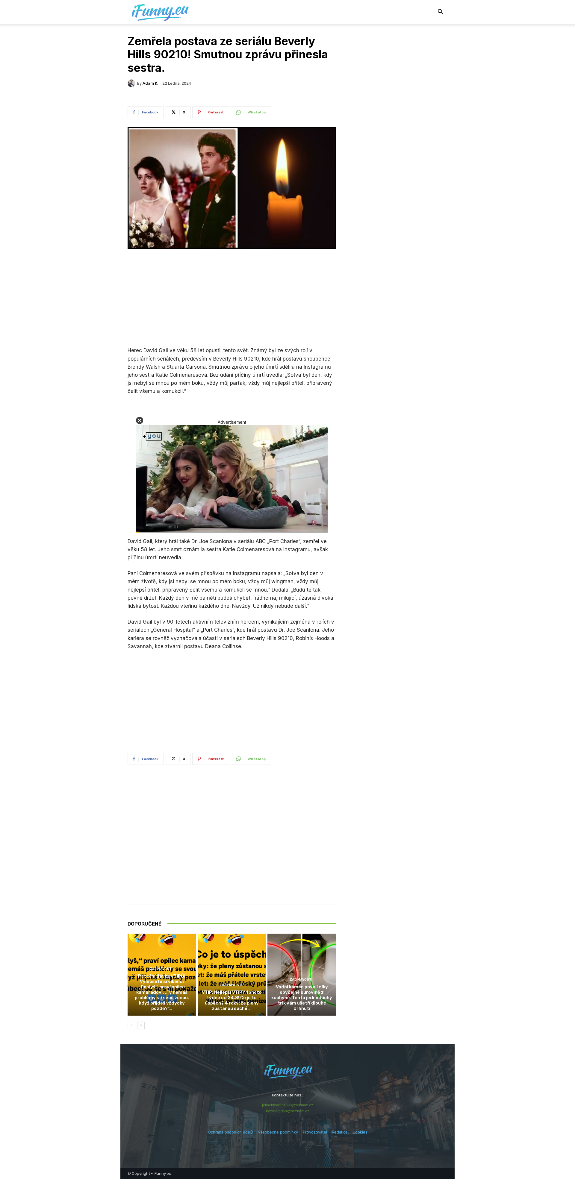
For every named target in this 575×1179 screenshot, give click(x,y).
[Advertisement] (232, 298)
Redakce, (342, 1132)
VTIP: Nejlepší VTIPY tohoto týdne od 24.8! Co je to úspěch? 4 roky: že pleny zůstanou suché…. (232, 1000)
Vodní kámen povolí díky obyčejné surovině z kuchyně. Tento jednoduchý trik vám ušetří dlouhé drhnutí (301, 997)
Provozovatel (315, 1132)
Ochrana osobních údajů (230, 1132)
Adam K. (150, 83)
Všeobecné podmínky (278, 1132)
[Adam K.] (132, 83)
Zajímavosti (161, 968)
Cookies (359, 1132)
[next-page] (141, 1025)
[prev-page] (131, 1025)
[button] (440, 12)
